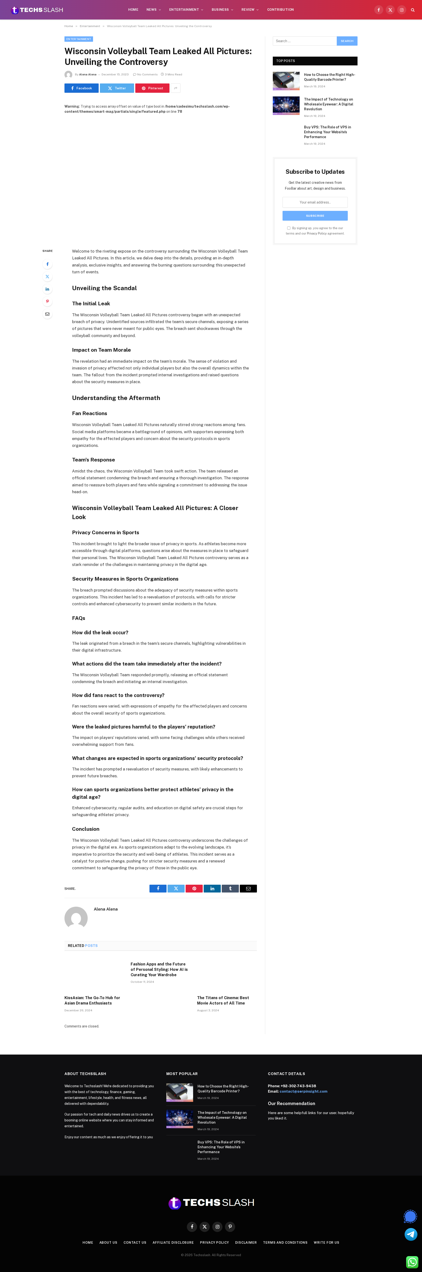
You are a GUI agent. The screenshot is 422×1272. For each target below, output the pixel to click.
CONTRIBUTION (280, 9)
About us (108, 1242)
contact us (135, 1242)
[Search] (412, 9)
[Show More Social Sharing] (175, 88)
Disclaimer (246, 1242)
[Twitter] (47, 276)
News (152, 9)
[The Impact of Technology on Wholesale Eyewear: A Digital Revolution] (286, 105)
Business (220, 9)
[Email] (47, 314)
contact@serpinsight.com (303, 1091)
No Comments (147, 74)
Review (248, 9)
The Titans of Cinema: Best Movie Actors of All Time (223, 1000)
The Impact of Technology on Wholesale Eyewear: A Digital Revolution (328, 104)
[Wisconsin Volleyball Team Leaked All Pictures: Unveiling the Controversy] (160, 177)
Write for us (326, 1242)
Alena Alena (87, 74)
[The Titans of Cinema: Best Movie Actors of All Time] (227, 974)
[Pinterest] (47, 301)
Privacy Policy (317, 233)
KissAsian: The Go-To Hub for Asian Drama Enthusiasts (92, 1000)
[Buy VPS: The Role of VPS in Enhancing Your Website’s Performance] (286, 133)
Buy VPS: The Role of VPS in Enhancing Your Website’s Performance (327, 132)
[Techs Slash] (36, 10)
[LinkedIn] (47, 289)
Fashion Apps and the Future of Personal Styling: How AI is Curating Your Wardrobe (159, 969)
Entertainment (184, 9)
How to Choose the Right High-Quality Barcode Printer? (329, 77)
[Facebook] (47, 264)
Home (133, 9)
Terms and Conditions (285, 1242)
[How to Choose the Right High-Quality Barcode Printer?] (286, 81)
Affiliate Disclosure (173, 1242)
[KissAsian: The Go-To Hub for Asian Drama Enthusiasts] (94, 974)
